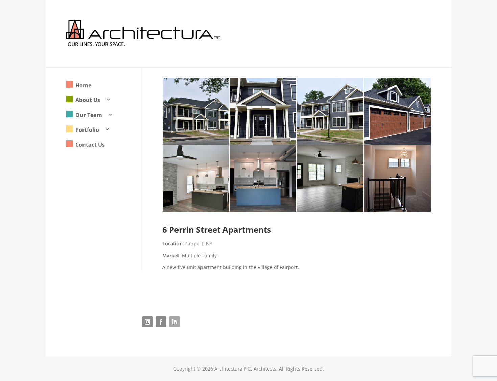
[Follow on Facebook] (161, 321)
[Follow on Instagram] (147, 321)
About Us (87, 100)
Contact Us (90, 144)
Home (83, 85)
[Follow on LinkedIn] (174, 321)
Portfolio (87, 130)
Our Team (88, 115)
